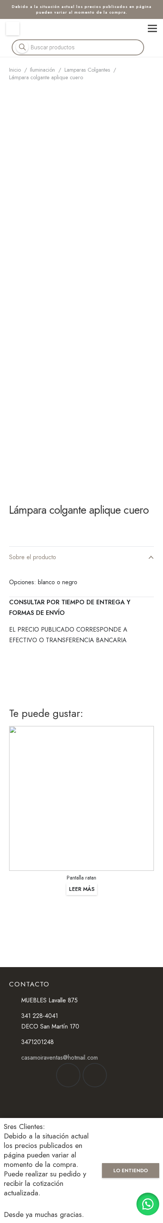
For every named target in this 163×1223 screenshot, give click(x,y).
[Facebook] (68, 1075)
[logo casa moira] (82, 28)
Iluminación (42, 70)
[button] (147, 1204)
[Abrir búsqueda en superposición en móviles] (78, 47)
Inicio (15, 70)
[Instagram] (95, 1075)
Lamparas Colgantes (87, 70)
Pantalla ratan (81, 877)
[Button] (12, 28)
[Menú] (152, 28)
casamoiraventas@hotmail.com (59, 1057)
